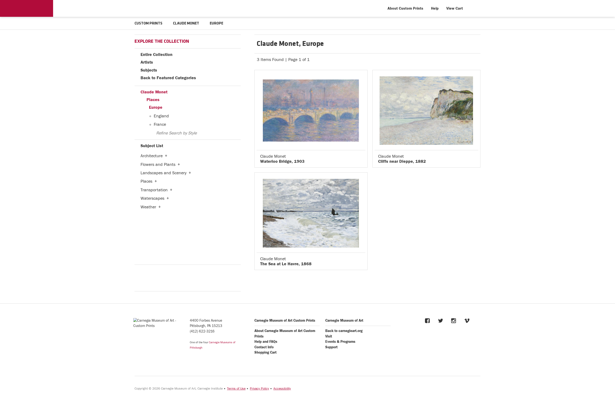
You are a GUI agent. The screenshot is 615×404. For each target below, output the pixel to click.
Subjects (149, 70)
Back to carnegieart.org (344, 331)
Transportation (154, 190)
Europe (155, 107)
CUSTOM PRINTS (148, 23)
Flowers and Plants (158, 164)
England (161, 116)
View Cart (454, 8)
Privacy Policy (259, 389)
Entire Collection (156, 54)
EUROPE (216, 23)
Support (331, 347)
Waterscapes (152, 198)
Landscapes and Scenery (163, 172)
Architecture (152, 155)
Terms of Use (236, 389)
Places (153, 99)
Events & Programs (340, 342)
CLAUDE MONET (186, 23)
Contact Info (264, 347)
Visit (328, 336)
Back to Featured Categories (168, 77)
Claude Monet (154, 92)
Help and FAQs (265, 342)
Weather (148, 207)
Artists (147, 62)
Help (435, 8)
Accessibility (282, 389)
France (160, 124)
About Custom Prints (405, 8)
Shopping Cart (265, 352)
